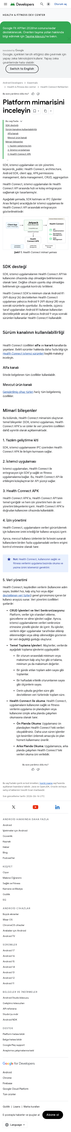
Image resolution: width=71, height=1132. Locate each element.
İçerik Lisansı (46, 783)
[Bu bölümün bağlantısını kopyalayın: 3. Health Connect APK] (42, 491)
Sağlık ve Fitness (11, 883)
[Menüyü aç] (5, 4)
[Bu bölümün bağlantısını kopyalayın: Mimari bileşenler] (40, 411)
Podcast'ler (9, 857)
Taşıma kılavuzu (35, 36)
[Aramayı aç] (42, 4)
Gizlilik (6, 894)
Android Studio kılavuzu (16, 997)
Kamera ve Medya (13, 888)
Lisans (16, 1106)
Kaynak (7, 841)
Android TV (9, 936)
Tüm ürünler (9, 1094)
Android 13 (8, 972)
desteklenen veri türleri (17, 595)
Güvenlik (7, 836)
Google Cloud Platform (15, 1088)
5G (4, 899)
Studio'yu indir (10, 1014)
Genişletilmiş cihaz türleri (18, 392)
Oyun (6, 872)
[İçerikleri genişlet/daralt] (21, 121)
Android (7, 825)
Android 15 (9, 961)
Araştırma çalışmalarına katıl (18, 1050)
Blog (5, 852)
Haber (6, 847)
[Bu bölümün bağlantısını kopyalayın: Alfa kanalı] (21, 368)
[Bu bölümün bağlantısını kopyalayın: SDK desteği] (30, 267)
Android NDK (10, 1019)
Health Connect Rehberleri (54, 86)
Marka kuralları (32, 1106)
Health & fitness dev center (24, 14)
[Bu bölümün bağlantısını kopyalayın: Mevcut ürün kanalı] (35, 385)
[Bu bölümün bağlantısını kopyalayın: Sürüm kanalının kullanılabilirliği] (6, 338)
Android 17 (9, 950)
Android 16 (9, 955)
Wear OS (8, 919)
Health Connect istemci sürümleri (23, 353)
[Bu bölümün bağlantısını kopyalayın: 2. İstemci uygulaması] (39, 462)
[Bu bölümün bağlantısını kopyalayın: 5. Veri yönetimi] (30, 580)
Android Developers (13, 82)
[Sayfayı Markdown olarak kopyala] (45, 111)
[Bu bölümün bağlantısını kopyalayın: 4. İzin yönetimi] (29, 521)
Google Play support (14, 1045)
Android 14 (9, 966)
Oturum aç (60, 4)
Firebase (7, 1083)
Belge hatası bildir (12, 1039)
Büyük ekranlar (11, 914)
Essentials (32, 82)
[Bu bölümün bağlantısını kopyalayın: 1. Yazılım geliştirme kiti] (41, 440)
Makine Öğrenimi (12, 877)
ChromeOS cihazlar (13, 925)
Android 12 (9, 977)
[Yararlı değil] (38, 93)
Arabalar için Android (14, 930)
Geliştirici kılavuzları (13, 1003)
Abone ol (53, 1115)
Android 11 (8, 983)
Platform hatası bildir (14, 1034)
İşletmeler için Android (15, 830)
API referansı (10, 1008)
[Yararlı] (33, 93)
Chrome (7, 1077)
